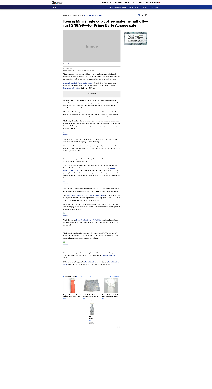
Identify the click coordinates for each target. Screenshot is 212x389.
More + (157, 7)
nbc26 (56, 7)
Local (112, 2)
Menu (104, 2)
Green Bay (138, 7)
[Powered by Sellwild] (118, 327)
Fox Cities (144, 7)
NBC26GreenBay (54, 7)
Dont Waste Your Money (94, 15)
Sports (134, 2)
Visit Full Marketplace (115, 276)
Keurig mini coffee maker (71, 88)
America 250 (130, 7)
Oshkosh (151, 7)
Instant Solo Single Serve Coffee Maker (88, 220)
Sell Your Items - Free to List (83, 276)
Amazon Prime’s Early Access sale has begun (77, 83)
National (118, 2)
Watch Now (154, 2)
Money (66, 15)
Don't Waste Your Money (93, 262)
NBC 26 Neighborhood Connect (117, 7)
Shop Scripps (143, 2)
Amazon (70, 63)
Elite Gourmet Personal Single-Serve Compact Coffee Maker (86, 195)
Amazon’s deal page (109, 255)
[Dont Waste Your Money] (136, 38)
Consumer (76, 15)
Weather (127, 2)
